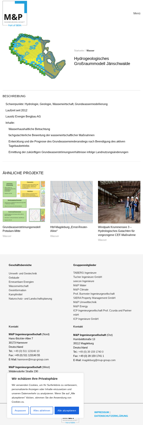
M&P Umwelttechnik (85, 302)
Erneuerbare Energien (21, 281)
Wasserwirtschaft (18, 285)
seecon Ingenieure (83, 281)
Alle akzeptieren (67, 410)
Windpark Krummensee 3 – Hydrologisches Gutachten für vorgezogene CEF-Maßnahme (117, 231)
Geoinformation (17, 290)
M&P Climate (80, 289)
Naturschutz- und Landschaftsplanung (30, 298)
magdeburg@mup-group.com (99, 360)
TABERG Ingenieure (84, 272)
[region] (45, 395)
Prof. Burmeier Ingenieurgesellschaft (94, 293)
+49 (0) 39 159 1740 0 (90, 351)
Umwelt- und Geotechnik (23, 273)
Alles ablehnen (41, 410)
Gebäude (14, 277)
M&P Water (79, 285)
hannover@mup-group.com (33, 359)
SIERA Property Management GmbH (94, 297)
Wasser (90, 50)
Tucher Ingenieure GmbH (87, 276)
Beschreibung (14, 96)
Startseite (79, 50)
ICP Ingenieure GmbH (86, 318)
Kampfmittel (15, 294)
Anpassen (20, 410)
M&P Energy (81, 306)
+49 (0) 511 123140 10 (26, 351)
